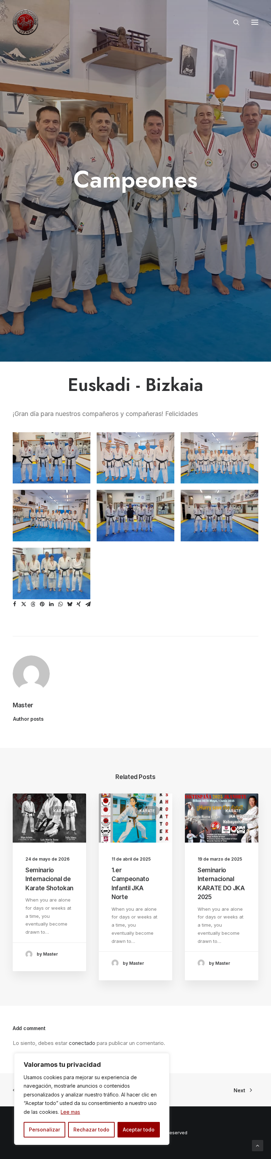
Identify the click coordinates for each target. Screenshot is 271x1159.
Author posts (28, 719)
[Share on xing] (78, 604)
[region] (91, 1099)
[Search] (233, 22)
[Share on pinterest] (42, 604)
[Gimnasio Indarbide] (25, 22)
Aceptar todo (139, 1130)
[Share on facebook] (14, 604)
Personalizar (44, 1130)
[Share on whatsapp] (60, 604)
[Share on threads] (33, 604)
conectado (82, 1043)
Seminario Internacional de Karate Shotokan (49, 879)
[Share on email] (88, 604)
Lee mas (70, 1112)
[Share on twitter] (23, 604)
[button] (255, 22)
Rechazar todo (91, 1130)
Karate (61, 810)
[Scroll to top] (257, 1145)
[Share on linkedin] (51, 604)
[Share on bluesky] (69, 604)
